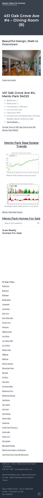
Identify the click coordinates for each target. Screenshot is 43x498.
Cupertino (6, 309)
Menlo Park (6, 350)
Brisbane (5, 295)
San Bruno (6, 400)
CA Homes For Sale (16, 491)
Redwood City (7, 391)
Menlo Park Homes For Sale (21, 218)
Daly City (5, 313)
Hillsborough (7, 331)
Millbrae (5, 354)
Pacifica (5, 377)
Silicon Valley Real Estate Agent (24, 463)
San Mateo (6, 414)
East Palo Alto (7, 318)
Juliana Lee (6, 463)
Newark (5, 372)
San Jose (5, 409)
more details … (13, 122)
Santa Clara (6, 418)
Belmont (5, 290)
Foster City (6, 322)
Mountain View (8, 368)
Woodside (6, 441)
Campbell (5, 304)
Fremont (5, 327)
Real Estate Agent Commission (14, 450)
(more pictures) (9, 80)
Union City (6, 436)
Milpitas (5, 359)
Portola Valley (7, 386)
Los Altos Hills (7, 341)
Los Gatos (6, 345)
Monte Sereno (7, 363)
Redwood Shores (8, 395)
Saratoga (5, 423)
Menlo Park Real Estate (12, 212)
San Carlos (6, 404)
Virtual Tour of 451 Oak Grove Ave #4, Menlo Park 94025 (19, 129)
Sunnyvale (6, 432)
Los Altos (5, 336)
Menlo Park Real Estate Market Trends (18, 479)
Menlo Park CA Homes (13, 3)
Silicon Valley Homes (10, 489)
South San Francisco (10, 427)
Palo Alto (5, 382)
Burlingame (6, 300)
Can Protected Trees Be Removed (15, 454)
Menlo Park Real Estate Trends (21, 144)
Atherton (5, 286)
